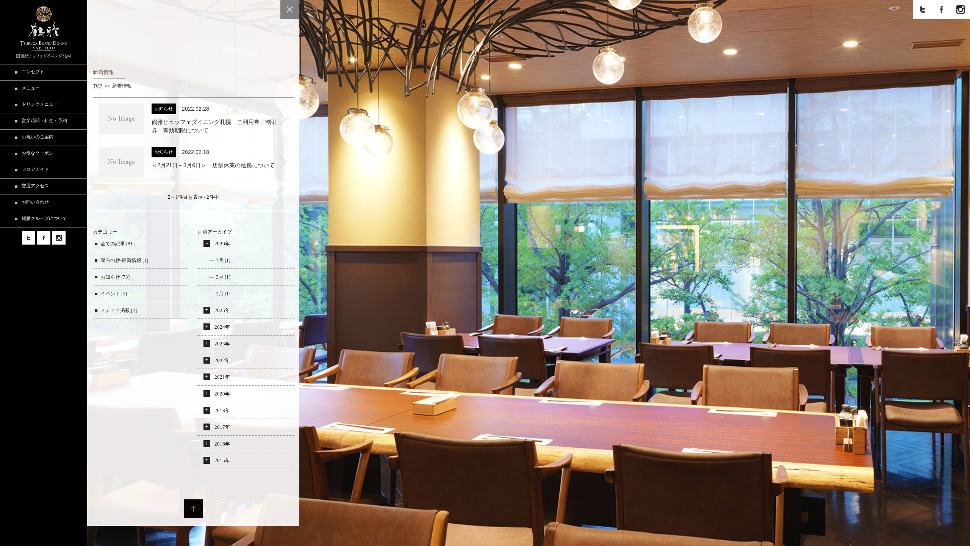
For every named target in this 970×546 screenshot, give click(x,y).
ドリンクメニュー (40, 104)
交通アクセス (35, 185)
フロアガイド (35, 169)
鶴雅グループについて (44, 218)
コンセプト (33, 71)
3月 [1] (223, 277)
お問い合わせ (35, 202)
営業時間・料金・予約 (44, 120)
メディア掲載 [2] (118, 310)
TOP (97, 86)
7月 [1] (223, 260)
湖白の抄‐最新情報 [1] (124, 260)
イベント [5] (113, 294)
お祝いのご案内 (37, 137)
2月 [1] (223, 294)
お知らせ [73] (115, 277)
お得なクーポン (37, 153)
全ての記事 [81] (117, 243)
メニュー (31, 88)
